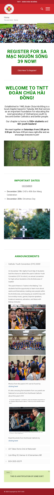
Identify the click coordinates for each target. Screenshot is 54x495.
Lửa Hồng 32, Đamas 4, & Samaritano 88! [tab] (25, 455)
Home (6, 17)
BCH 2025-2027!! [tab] (15, 461)
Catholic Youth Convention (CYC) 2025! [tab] (24, 264)
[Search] (40, 9)
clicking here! (13, 386)
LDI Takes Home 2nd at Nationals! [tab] (22, 449)
